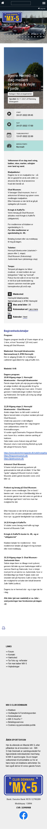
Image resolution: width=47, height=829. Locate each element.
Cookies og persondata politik (22, 725)
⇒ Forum (10, 651)
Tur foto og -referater (17, 660)
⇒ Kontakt (10, 654)
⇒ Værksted (11, 657)
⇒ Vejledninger (12, 666)
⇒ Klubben (11, 710)
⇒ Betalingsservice (15, 722)
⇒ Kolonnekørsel (13, 716)
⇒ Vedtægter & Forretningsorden (21, 713)
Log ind (42, 8)
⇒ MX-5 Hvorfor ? (14, 719)
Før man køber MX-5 (17, 663)
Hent (25, 317)
